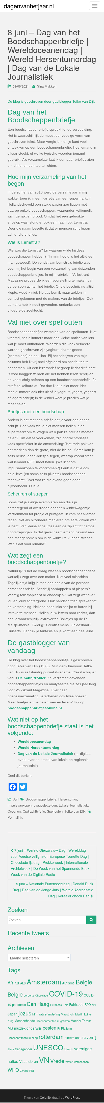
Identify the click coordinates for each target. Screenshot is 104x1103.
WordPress (72, 1097)
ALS (23, 983)
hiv (94, 1004)
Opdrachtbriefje (34, 811)
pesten (49, 1027)
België (15, 994)
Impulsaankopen (20, 805)
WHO (13, 1069)
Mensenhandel (25, 1020)
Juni (16, 799)
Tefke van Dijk (75, 811)
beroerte (29, 995)
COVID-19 (66, 993)
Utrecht (68, 1049)
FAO (88, 1004)
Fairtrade (76, 1004)
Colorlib (45, 1097)
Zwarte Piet (27, 1070)
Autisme (68, 982)
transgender (23, 1048)
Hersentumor (67, 799)
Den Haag (38, 1003)
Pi (58, 1028)
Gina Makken (46, 86)
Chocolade (41, 995)
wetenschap (81, 1062)
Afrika (13, 982)
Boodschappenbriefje (41, 799)
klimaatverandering (46, 1014)
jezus (24, 1013)
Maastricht (67, 1014)
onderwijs (34, 1028)
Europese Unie (59, 1005)
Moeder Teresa (81, 1020)
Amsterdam (44, 981)
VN (44, 1059)
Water (69, 1062)
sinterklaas (73, 1037)
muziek (19, 1028)
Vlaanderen (28, 1061)
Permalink (15, 817)
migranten (63, 1021)
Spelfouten (55, 811)
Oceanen (14, 811)
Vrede (57, 1060)
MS (10, 1028)
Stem (11, 1049)
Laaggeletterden (45, 805)
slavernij (89, 1037)
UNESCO (48, 1047)
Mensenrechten (46, 1021)
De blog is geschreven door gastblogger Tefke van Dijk (51, 101)
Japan (12, 1013)
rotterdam (51, 1036)
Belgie (84, 981)
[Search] (91, 920)
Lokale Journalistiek (73, 805)
